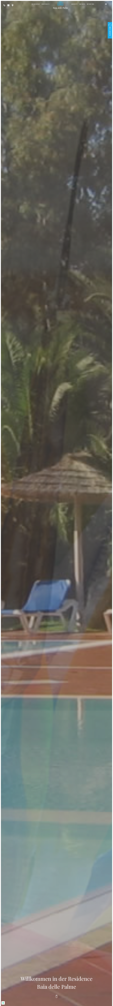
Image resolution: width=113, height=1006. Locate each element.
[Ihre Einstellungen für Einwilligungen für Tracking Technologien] (3, 1003)
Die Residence (36, 4)
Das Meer (82, 4)
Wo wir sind (90, 4)
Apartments (45, 4)
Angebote (74, 4)
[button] (110, 29)
